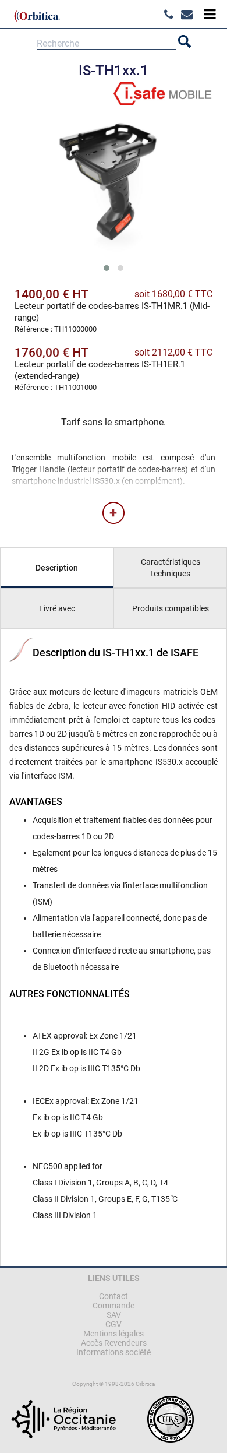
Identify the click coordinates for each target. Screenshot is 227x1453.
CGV (113, 1324)
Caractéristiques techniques (170, 567)
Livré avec (57, 608)
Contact (113, 1296)
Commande (113, 1305)
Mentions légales (113, 1333)
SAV (114, 1315)
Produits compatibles (170, 608)
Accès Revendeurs (114, 1343)
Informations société (113, 1352)
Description (57, 567)
